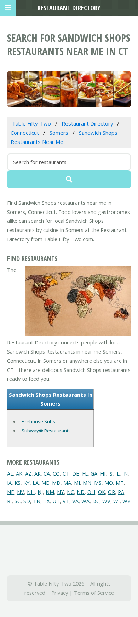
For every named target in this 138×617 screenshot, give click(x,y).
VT (66, 501)
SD (26, 501)
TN (36, 501)
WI (116, 501)
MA (67, 482)
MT (120, 482)
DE (75, 473)
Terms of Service (94, 592)
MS (98, 482)
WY (126, 501)
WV (106, 501)
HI (102, 473)
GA (94, 473)
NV (20, 491)
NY (60, 491)
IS (110, 473)
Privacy (59, 592)
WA (85, 501)
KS (18, 482)
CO (56, 473)
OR (111, 491)
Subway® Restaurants (46, 430)
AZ (28, 473)
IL (117, 473)
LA (36, 482)
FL (85, 473)
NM (50, 491)
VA (75, 501)
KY (26, 482)
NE (10, 491)
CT (66, 473)
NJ (40, 491)
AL (10, 473)
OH (91, 491)
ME (45, 482)
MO (108, 482)
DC (95, 501)
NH (31, 491)
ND (81, 491)
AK (19, 473)
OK (101, 491)
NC (70, 491)
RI (9, 501)
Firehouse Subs (38, 421)
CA (47, 473)
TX (46, 501)
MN (87, 482)
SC (18, 501)
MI (77, 482)
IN (125, 473)
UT (56, 501)
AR (37, 473)
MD (56, 482)
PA (121, 491)
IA (9, 482)
